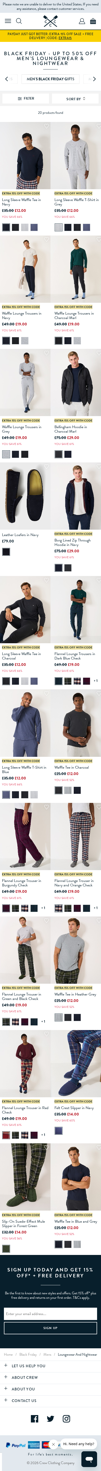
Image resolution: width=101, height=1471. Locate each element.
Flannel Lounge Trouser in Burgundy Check (21, 883)
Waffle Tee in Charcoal (71, 767)
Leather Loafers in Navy (20, 535)
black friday (28, 1354)
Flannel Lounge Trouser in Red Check (25, 1110)
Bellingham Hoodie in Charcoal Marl (70, 429)
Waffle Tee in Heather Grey (75, 994)
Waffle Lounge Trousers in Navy (21, 315)
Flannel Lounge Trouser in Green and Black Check (21, 996)
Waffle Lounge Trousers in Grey (21, 429)
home (8, 1354)
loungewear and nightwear (77, 1354)
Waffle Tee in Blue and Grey (75, 1221)
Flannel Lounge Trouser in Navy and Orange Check (74, 883)
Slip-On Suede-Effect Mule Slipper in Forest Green (23, 1223)
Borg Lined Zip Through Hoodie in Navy (72, 542)
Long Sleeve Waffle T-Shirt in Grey (76, 202)
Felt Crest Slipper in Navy (74, 1108)
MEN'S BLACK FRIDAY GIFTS (50, 79)
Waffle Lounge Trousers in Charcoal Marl (74, 315)
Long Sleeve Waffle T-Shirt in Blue (24, 769)
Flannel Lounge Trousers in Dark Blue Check (74, 656)
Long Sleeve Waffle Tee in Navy (21, 202)
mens (47, 1354)
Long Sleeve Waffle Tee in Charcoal (21, 656)
